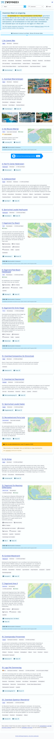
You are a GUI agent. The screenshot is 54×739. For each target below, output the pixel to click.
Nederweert (5, 166)
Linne (4, 702)
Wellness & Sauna (39, 26)
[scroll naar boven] (51, 735)
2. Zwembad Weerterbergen (12, 79)
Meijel (4, 359)
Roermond (5, 586)
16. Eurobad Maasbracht (11, 556)
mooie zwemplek (7, 134)
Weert (4, 43)
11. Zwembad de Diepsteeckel (13, 379)
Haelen (4, 407)
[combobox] (12, 6)
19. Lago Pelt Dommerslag (11, 667)
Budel (4, 181)
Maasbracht (5, 558)
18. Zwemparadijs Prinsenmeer (13, 637)
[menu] (52, 2)
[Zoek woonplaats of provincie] (25, 6)
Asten (4, 462)
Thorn (4, 310)
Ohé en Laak (5, 490)
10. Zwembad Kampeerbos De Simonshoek (18, 356)
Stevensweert (5, 420)
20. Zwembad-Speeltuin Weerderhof (15, 700)
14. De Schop (7, 459)
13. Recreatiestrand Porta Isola (13, 417)
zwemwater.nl (8, 450)
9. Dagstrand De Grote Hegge (13, 308)
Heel (3, 226)
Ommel (4, 639)
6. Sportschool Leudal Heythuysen (15, 210)
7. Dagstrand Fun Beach (11, 223)
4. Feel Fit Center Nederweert (13, 164)
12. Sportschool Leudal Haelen (13, 404)
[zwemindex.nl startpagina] (10, 2)
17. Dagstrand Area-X (10, 583)
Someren (4, 382)
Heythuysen (5, 212)
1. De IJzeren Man (8, 40)
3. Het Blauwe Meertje (10, 129)
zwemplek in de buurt (27, 727)
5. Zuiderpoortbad (8, 179)
